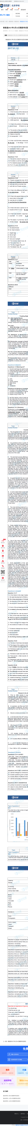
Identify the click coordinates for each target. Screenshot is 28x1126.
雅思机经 (16, 21)
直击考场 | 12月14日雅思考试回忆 (12, 1098)
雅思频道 (11, 21)
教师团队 (23, 1113)
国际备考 (23, 9)
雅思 (7, 9)
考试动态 (18, 16)
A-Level (17, 9)
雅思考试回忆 (21, 39)
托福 (11, 9)
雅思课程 (18, 13)
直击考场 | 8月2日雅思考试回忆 (11, 1095)
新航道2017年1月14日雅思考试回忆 (17, 1041)
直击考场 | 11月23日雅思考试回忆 (11, 1101)
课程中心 (16, 1113)
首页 (2, 9)
